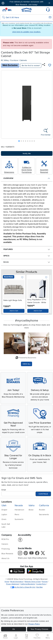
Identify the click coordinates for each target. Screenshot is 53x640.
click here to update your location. (26, 32)
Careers (4, 544)
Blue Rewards (7, 553)
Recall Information (16, 582)
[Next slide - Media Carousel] (46, 344)
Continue (43, 494)
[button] (11, 3)
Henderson (19, 510)
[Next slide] (49, 106)
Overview (8, 178)
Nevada (19, 505)
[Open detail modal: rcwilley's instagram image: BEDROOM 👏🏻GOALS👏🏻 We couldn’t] (38, 343)
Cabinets (23, 60)
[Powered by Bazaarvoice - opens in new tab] (26, 358)
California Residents (28, 584)
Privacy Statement (12, 584)
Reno (17, 514)
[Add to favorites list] (49, 65)
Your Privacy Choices (39, 629)
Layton (4, 514)
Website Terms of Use (33, 582)
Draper (4, 510)
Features (8, 249)
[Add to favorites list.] (22, 277)
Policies (45, 582)
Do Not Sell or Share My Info (24, 587)
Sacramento (44, 514)
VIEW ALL (27, 364)
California (44, 505)
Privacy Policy (34, 624)
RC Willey (5, 60)
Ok (13, 629)
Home (7, 582)
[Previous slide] (4, 106)
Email (3, 490)
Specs (6, 256)
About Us (5, 558)
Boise (31, 510)
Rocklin (42, 510)
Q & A (6, 262)
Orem (3, 519)
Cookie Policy (41, 584)
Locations (6, 501)
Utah (3, 505)
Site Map (39, 587)
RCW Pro (5, 539)
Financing (5, 549)
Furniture (14, 60)
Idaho (32, 505)
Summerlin (19, 519)
